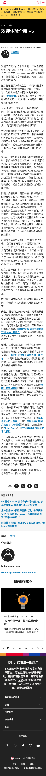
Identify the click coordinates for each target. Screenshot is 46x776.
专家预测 (11, 96)
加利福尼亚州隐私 (11, 768)
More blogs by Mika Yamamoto (17, 572)
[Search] (37, 2)
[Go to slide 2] (14, 648)
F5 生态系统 (10, 616)
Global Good (10, 428)
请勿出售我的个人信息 (33, 768)
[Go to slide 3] (20, 648)
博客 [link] (11, 25)
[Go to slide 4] (26, 648)
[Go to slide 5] (32, 648)
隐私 (31, 764)
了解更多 (13, 15)
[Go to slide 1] (8, 648)
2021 (12, 536)
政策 (23, 764)
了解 (20, 680)
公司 (3, 25)
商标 (14, 764)
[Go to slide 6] (38, 648)
